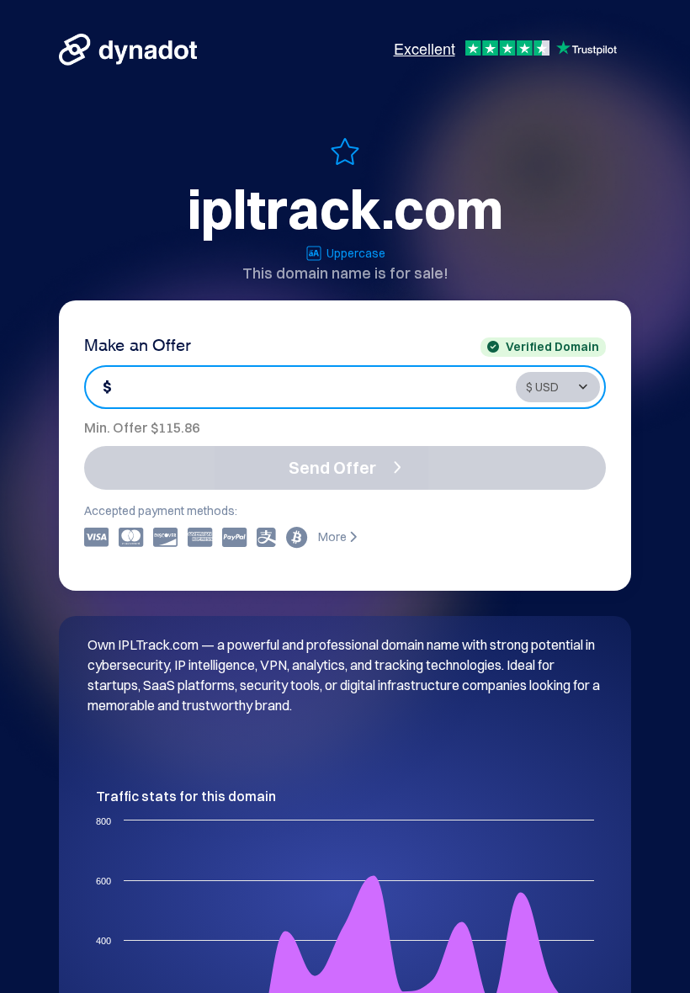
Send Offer (332, 467)
